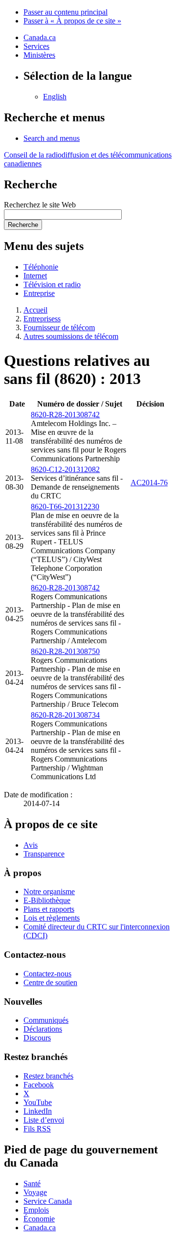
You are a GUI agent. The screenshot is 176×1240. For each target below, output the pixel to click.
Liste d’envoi (43, 1120)
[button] (51, 138)
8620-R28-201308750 (65, 651)
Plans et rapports (48, 909)
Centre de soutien (50, 982)
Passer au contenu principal (65, 12)
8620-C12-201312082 (65, 469)
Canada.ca (39, 37)
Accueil (35, 310)
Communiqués (45, 1020)
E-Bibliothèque (46, 900)
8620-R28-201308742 (65, 414)
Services (36, 46)
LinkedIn (37, 1111)
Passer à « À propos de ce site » (72, 21)
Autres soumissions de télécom (70, 336)
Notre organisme (49, 891)
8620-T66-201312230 (65, 506)
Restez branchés (48, 1076)
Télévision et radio (52, 284)
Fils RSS (37, 1129)
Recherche (23, 224)
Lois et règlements (51, 918)
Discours (37, 1038)
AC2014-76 (149, 482)
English (54, 96)
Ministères (39, 55)
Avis (30, 845)
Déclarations (42, 1029)
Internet (35, 275)
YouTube (37, 1102)
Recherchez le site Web (40, 205)
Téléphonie (40, 267)
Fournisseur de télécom (59, 327)
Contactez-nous (47, 973)
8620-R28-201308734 (65, 715)
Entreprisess (42, 319)
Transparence (44, 854)
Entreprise (39, 293)
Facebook (38, 1085)
